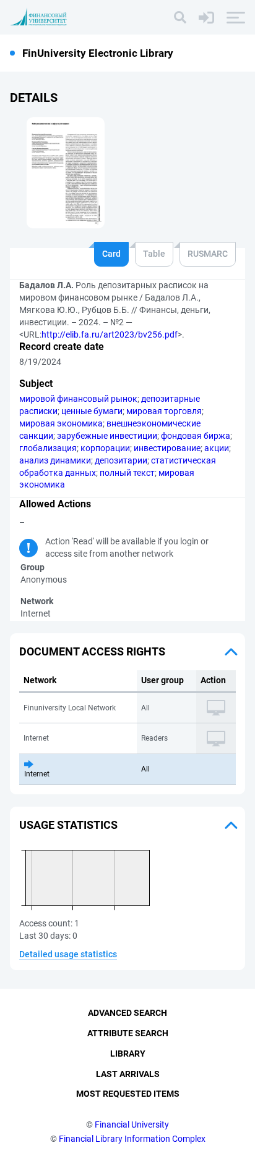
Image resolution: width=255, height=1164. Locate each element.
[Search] (180, 17)
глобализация (48, 448)
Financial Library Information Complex (132, 1139)
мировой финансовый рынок (78, 399)
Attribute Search (127, 1033)
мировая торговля (164, 411)
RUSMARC (208, 254)
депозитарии (121, 460)
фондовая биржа (195, 436)
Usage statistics (68, 824)
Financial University (132, 1124)
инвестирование (167, 448)
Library (127, 1053)
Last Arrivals (128, 1074)
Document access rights (92, 651)
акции (216, 448)
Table (154, 254)
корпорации (105, 448)
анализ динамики (55, 460)
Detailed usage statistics (68, 954)
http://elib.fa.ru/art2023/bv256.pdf (109, 334)
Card (111, 254)
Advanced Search (127, 1013)
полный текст (127, 473)
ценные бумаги (92, 411)
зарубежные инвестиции (107, 436)
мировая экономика (61, 423)
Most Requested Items (127, 1094)
